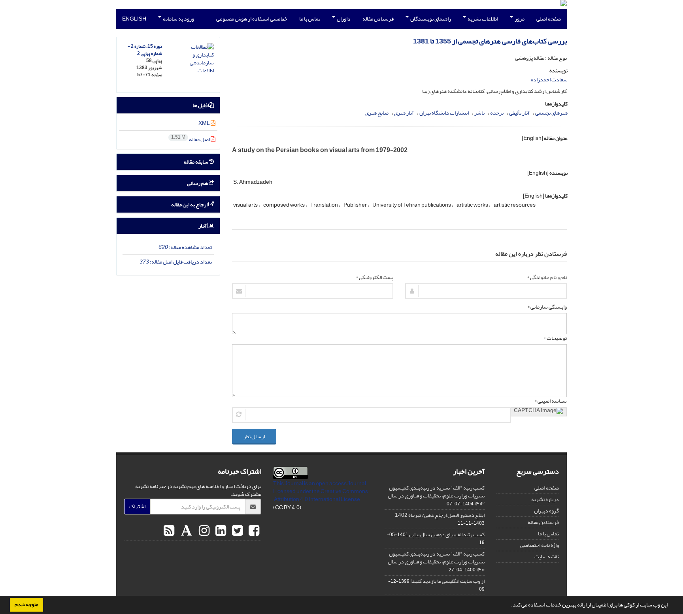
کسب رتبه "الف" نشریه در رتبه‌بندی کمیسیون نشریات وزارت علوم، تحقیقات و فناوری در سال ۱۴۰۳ (436, 495)
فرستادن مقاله (378, 18)
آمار (203, 225)
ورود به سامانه (178, 18)
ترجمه (497, 112)
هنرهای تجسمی (551, 112)
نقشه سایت (546, 556)
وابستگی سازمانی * (547, 307)
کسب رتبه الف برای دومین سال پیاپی (447, 534)
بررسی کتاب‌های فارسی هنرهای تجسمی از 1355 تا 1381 (490, 41)
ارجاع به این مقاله (189, 204)
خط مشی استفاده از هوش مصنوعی (251, 18)
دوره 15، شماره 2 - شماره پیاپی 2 (145, 50)
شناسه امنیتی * (550, 401)
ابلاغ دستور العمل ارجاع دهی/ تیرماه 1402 (440, 515)
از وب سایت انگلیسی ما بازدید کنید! (447, 581)
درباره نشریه (545, 499)
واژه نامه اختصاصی (539, 545)
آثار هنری (404, 112)
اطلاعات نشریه (482, 18)
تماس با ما (309, 18)
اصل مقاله (191, 139)
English (134, 18)
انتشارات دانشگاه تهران (444, 112)
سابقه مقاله (196, 161)
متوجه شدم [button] (26, 604)
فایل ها (200, 105)
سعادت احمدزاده (549, 79)
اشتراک (137, 506)
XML (204, 123)
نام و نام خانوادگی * (547, 277)
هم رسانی (198, 183)
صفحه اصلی (548, 18)
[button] (509, 606)
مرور (519, 18)
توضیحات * (555, 338)
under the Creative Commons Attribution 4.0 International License (321, 495)
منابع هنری (377, 112)
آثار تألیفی (519, 112)
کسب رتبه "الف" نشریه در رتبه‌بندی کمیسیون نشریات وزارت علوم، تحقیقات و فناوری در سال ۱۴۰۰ (436, 561)
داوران (343, 18)
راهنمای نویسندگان (430, 18)
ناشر (479, 112)
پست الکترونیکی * (374, 277)
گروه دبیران (546, 510)
